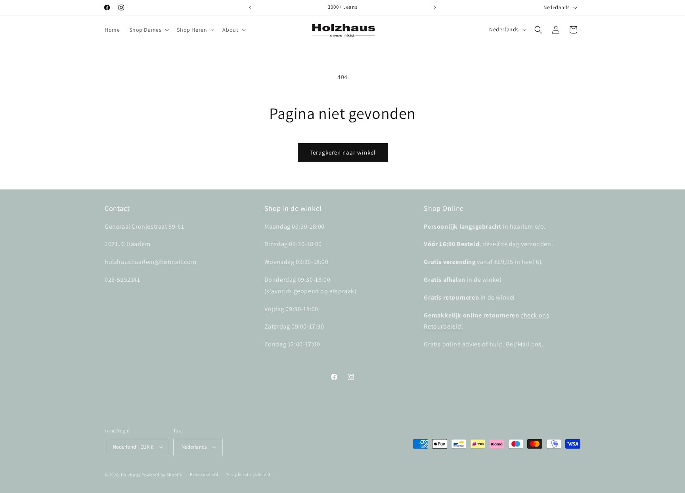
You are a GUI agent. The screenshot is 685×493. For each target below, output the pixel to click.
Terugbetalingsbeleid (248, 474)
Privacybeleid (204, 474)
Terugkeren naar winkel (343, 152)
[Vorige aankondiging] (250, 7)
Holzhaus (131, 475)
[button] (148, 29)
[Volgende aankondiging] (435, 7)
